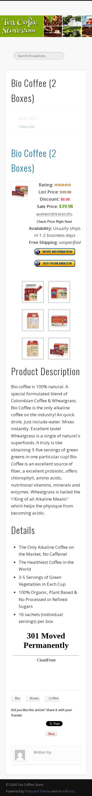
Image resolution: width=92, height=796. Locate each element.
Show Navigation (74, 46)
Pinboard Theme (37, 791)
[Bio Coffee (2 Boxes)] (20, 198)
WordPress (66, 791)
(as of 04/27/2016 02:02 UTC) (54, 214)
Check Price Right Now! (54, 222)
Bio (17, 698)
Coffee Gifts (27, 127)
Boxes (34, 698)
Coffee (54, 698)
